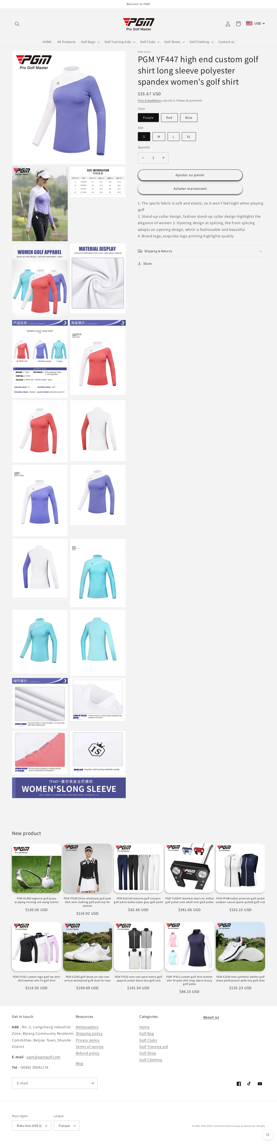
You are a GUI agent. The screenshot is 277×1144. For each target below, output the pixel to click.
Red (169, 117)
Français (64, 1125)
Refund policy (88, 1053)
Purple (148, 117)
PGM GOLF (207, 1125)
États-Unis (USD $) (29, 1125)
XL (189, 136)
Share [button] (147, 263)
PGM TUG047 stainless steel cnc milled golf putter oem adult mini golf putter (189, 900)
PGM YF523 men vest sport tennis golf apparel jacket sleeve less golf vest (138, 978)
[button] (17, 24)
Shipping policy (89, 1033)
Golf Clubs (148, 1040)
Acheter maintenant (190, 188)
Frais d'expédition (149, 100)
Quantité (144, 147)
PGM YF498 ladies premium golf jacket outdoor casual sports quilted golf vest (240, 900)
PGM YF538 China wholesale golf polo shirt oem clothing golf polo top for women (87, 902)
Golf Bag (146, 1033)
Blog (80, 1063)
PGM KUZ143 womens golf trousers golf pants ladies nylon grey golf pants (138, 900)
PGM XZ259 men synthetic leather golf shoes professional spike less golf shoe (240, 978)
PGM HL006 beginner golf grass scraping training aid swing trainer (36, 900)
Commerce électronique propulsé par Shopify (239, 1125)
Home (144, 1026)
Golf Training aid (153, 1046)
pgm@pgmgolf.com (44, 1056)
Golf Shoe (147, 1053)
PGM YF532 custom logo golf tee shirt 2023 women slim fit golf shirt (36, 978)
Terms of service (90, 1046)
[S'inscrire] (92, 1083)
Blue (188, 117)
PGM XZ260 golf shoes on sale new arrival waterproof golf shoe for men (87, 978)
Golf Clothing (150, 1059)
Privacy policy (88, 1040)
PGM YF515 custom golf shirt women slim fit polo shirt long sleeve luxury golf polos (189, 980)
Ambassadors (87, 1026)
